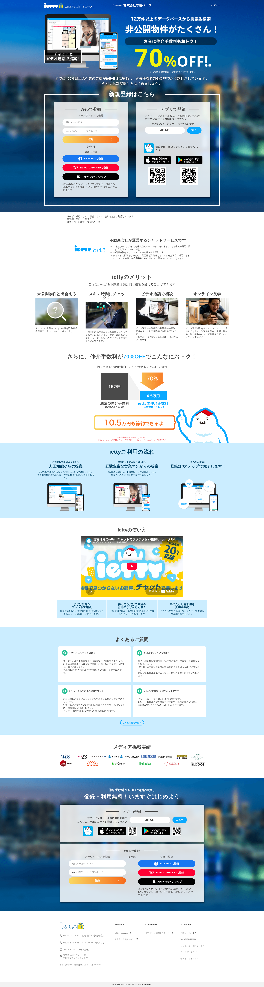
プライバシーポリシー (190, 946)
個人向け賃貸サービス (125, 940)
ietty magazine (121, 933)
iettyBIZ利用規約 (188, 940)
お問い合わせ (186, 933)
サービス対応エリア (189, 959)
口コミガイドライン (189, 952)
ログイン (215, 5)
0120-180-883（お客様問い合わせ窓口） (85, 936)
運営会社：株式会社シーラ (157, 933)
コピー (194, 130)
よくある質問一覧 (131, 722)
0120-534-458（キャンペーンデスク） (84, 943)
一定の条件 (175, 72)
